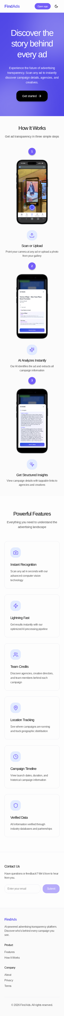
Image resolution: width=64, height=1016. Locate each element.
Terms (7, 985)
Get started (29, 96)
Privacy (8, 980)
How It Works (12, 957)
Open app (43, 6)
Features (9, 952)
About (7, 974)
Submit (51, 888)
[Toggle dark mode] (56, 6)
